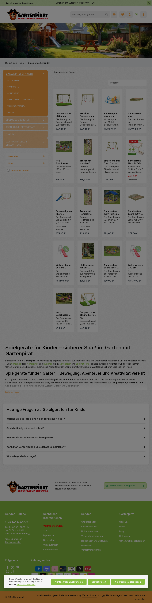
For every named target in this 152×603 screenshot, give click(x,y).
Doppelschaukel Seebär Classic (63, 114)
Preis (10, 163)
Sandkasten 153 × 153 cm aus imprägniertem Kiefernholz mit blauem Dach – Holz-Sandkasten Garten (112, 212)
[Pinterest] (17, 568)
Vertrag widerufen (53, 526)
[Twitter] (13, 568)
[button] (43, 73)
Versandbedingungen (92, 536)
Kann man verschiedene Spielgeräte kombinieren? (36, 446)
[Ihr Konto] (129, 14)
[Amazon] (12, 572)
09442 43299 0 (17, 522)
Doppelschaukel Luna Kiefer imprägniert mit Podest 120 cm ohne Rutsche (88, 313)
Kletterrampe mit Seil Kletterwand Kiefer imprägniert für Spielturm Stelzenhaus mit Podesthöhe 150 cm (88, 266)
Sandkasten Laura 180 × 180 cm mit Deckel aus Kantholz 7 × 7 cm (135, 212)
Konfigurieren (98, 582)
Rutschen (48, 363)
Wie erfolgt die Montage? (21, 456)
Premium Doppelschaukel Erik (87, 114)
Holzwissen (124, 536)
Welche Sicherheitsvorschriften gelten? (30, 437)
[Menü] (114, 14)
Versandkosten (89, 595)
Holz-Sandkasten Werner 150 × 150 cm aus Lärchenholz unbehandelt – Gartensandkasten (63, 162)
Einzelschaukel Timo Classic (112, 162)
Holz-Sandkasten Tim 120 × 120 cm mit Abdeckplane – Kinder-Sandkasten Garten (63, 313)
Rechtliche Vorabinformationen (91, 547)
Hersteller (13, 156)
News (122, 526)
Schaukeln (16, 363)
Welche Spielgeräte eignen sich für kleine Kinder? (36, 418)
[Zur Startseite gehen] (27, 14)
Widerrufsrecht (50, 545)
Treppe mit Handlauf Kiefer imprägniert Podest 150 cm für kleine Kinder (87, 162)
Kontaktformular (13, 542)
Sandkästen (65, 363)
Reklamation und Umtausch (94, 541)
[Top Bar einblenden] (143, 14)
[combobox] (86, 14)
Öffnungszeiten (88, 522)
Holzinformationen (90, 531)
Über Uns (124, 522)
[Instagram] (8, 572)
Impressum (48, 535)
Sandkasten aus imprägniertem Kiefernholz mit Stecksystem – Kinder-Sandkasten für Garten (136, 114)
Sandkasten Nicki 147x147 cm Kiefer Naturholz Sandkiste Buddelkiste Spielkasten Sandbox (135, 162)
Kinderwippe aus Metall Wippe (110, 114)
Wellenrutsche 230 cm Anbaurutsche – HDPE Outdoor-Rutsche (135, 266)
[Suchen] (106, 14)
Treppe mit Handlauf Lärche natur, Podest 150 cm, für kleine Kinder (88, 212)
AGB (45, 530)
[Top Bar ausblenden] (149, 3)
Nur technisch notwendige (69, 582)
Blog (121, 531)
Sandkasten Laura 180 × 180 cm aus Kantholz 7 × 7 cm (111, 266)
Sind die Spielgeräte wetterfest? (25, 428)
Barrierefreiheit (50, 549)
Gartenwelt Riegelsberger (132, 541)
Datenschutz (49, 540)
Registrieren (28, 3)
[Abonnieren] (144, 485)
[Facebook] (8, 568)
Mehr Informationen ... (26, 584)
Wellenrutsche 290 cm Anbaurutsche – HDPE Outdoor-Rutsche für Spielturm (63, 266)
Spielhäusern (82, 363)
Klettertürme (33, 363)
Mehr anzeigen (12, 392)
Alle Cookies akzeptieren (128, 582)
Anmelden (11, 3)
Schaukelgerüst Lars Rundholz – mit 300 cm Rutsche (64, 212)
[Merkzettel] (122, 14)
